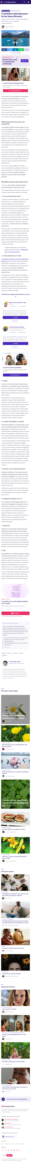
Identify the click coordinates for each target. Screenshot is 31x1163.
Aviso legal (9, 1160)
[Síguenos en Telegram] (17, 1150)
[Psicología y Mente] (9, 2)
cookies (19, 1160)
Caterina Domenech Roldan (16, 327)
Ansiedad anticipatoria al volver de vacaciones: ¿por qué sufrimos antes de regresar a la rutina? (15, 922)
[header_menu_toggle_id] (1, 2)
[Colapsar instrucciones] (27, 623)
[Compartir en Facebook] (4, 49)
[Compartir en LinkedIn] (15, 49)
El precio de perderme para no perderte (13, 948)
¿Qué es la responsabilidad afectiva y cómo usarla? (14, 1035)
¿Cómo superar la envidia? (9, 1009)
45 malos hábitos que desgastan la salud (13, 829)
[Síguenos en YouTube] (14, 1150)
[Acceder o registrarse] (28, 2)
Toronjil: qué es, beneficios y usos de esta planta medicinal (15, 801)
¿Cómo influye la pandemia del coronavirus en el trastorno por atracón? (15, 1088)
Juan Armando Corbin (10, 26)
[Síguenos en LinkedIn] (8, 1150)
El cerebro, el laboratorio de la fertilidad (13, 1062)
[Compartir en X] (10, 49)
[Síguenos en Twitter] (5, 1150)
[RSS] (20, 1150)
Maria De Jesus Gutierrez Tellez (17, 302)
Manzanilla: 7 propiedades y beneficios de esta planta (14, 716)
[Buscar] (24, 2)
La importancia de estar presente (11, 974)
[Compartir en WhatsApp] (21, 49)
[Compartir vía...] (27, 49)
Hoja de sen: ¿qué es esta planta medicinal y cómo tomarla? (14, 857)
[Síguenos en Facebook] (2, 1150)
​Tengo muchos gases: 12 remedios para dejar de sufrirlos (15, 773)
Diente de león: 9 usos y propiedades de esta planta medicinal (14, 745)
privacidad (14, 1160)
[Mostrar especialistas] (3, 1099)
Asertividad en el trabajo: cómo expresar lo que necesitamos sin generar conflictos (15, 894)
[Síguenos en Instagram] (11, 1150)
